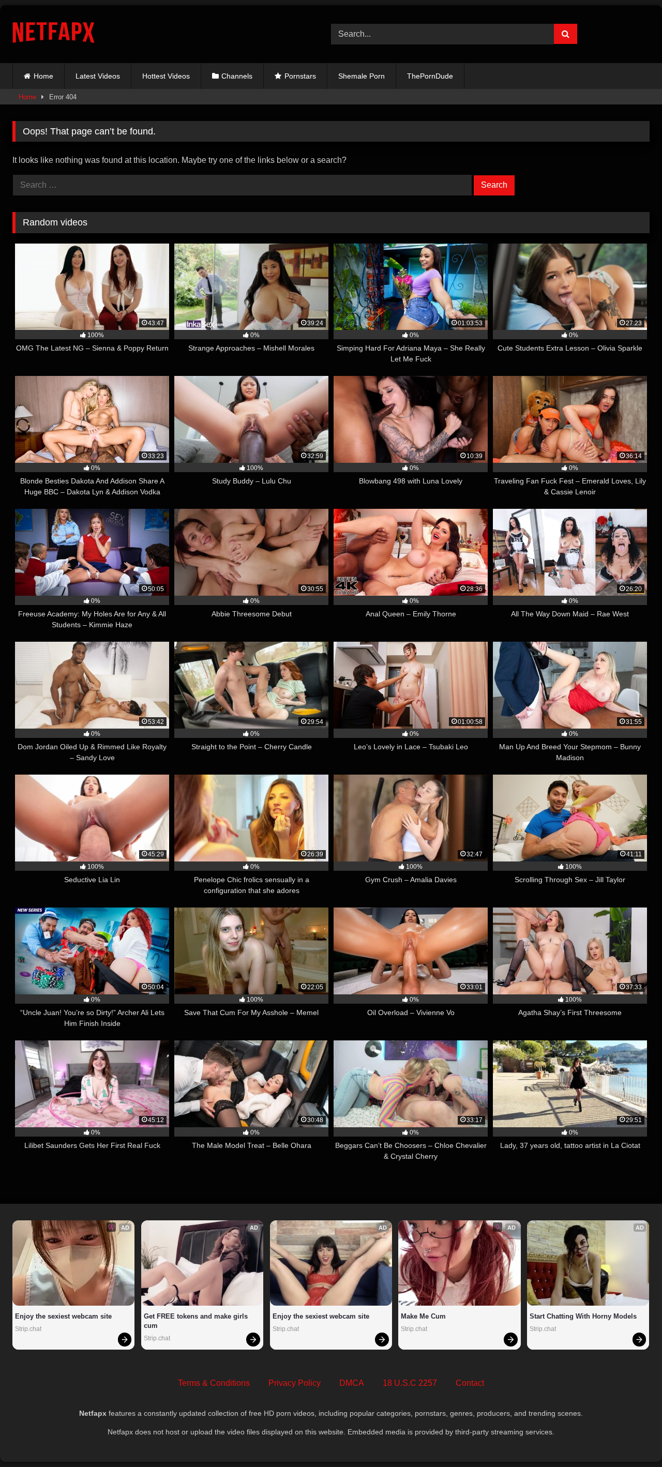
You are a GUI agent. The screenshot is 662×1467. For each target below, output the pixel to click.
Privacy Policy (294, 1383)
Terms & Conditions (214, 1383)
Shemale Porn (361, 76)
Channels (236, 76)
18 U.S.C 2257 (410, 1383)
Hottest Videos (166, 76)
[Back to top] (630, 1436)
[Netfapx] (53, 34)
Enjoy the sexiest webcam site (63, 1316)
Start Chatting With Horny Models (583, 1316)
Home (43, 76)
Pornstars (300, 76)
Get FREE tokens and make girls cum (197, 1320)
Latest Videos (98, 76)
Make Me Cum (423, 1316)
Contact (470, 1383)
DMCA (351, 1383)
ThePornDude (430, 76)
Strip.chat (28, 1329)
